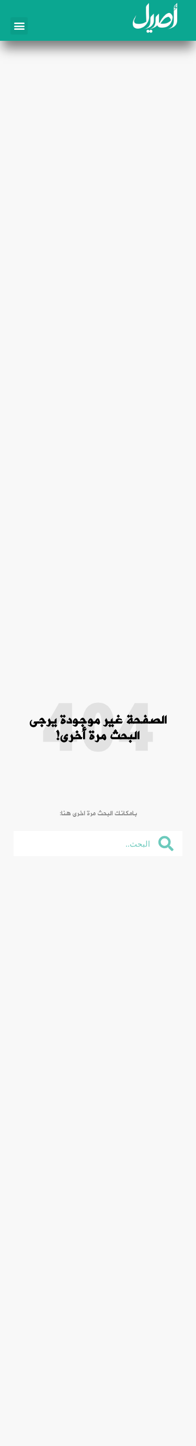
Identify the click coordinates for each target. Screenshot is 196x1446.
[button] (19, 26)
